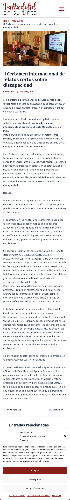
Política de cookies (17, 496)
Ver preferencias (35, 488)
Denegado (35, 479)
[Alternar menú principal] (62, 9)
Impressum (56, 496)
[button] (65, 436)
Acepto (35, 470)
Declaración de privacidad (38, 496)
